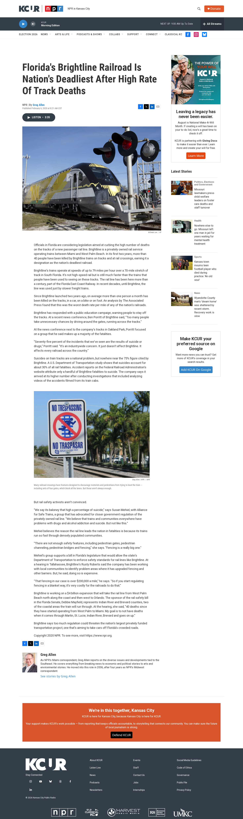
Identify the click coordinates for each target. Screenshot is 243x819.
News (44, 34)
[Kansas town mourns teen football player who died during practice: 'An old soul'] (182, 263)
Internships (139, 790)
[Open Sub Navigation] (50, 34)
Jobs (135, 782)
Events (136, 760)
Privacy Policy (184, 790)
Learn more (196, 156)
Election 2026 (28, 34)
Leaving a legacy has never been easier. (196, 114)
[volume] (33, 24)
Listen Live (95, 768)
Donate (215, 8)
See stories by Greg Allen (58, 676)
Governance (183, 775)
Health (197, 220)
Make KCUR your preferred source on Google (196, 343)
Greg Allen (38, 104)
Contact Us (139, 775)
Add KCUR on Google (196, 370)
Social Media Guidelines (189, 760)
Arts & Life (62, 34)
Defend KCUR (121, 735)
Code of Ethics (184, 768)
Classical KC (173, 34)
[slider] (38, 24)
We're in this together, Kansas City (121, 710)
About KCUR (96, 760)
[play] (23, 24)
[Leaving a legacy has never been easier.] (196, 79)
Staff (136, 768)
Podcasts (95, 782)
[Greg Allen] (29, 662)
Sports (198, 257)
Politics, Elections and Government (204, 183)
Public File (182, 782)
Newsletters (96, 790)
